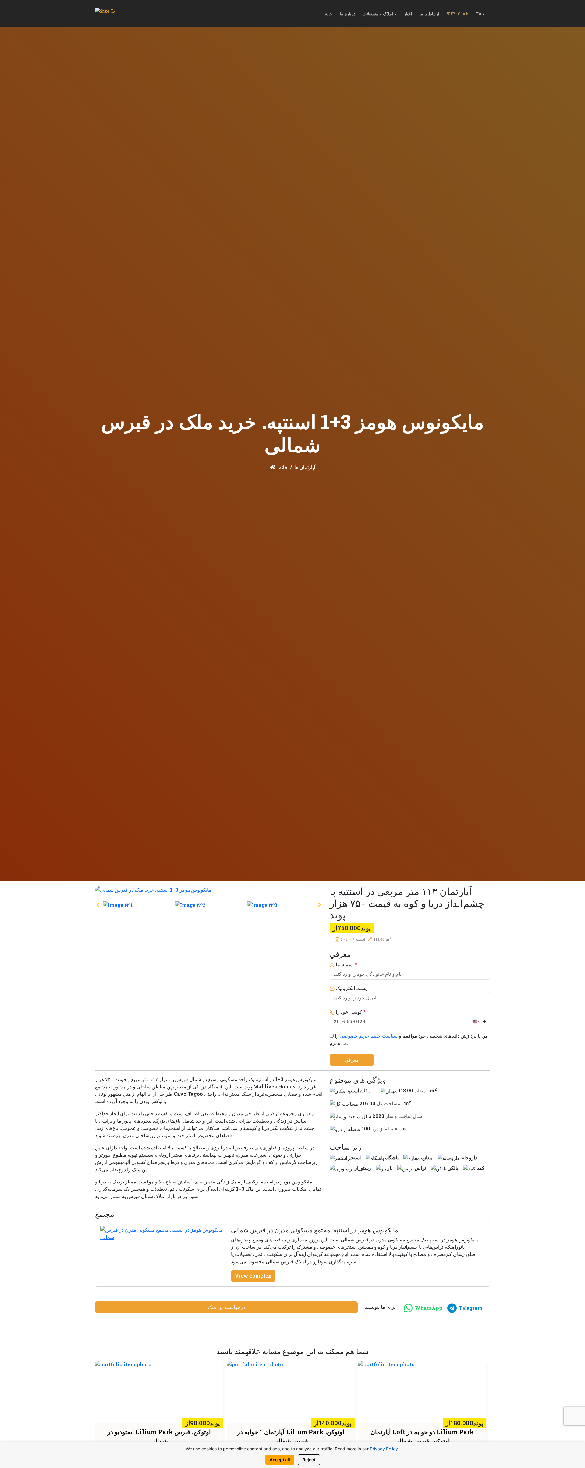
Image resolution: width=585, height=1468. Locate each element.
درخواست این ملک (226, 1307)
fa (479, 13)
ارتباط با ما (429, 13)
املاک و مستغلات (378, 13)
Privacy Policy (384, 1448)
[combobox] (480, 1021)
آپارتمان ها (304, 467)
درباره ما (347, 13)
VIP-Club (457, 13)
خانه (328, 13)
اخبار (408, 13)
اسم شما (346, 964)
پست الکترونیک (351, 988)
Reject (309, 1459)
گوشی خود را (350, 1012)
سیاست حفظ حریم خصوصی (369, 1035)
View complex (253, 1275)
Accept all (280, 1459)
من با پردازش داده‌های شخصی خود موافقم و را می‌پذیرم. (409, 1039)
